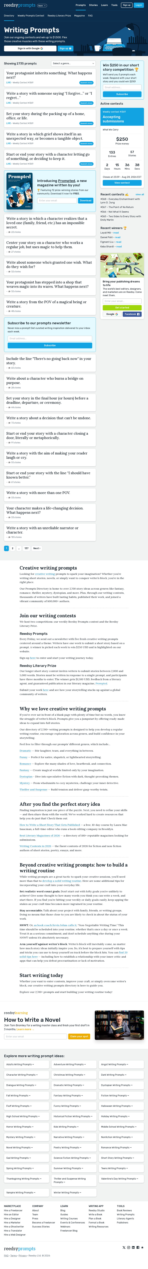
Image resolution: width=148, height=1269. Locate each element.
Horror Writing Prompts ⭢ (20, 1126)
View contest (122, 182)
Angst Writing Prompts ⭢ (114, 1064)
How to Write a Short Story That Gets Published (50, 825)
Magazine (79, 15)
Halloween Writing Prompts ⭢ (117, 1106)
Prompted (66, 181)
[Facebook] (138, 1247)
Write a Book (95, 1214)
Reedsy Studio (96, 1210)
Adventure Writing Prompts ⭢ (70, 1064)
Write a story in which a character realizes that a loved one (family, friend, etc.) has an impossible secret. (46, 222)
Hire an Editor (11, 1214)
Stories (93, 5)
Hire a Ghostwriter (14, 1226)
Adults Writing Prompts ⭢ (20, 1064)
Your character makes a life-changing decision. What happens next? (44, 510)
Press (35, 1218)
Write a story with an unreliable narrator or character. (42, 530)
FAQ (90, 15)
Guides (64, 1214)
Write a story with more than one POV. (38, 493)
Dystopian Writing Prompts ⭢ (117, 1085)
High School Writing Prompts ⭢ (23, 1116)
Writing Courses (69, 1218)
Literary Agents (125, 1218)
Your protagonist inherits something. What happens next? (49, 75)
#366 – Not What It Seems (114, 211)
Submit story (86, 83)
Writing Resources (98, 1226)
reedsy (19, 5)
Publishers (122, 1222)
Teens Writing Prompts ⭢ (114, 1168)
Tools (114, 5)
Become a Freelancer (43, 1222)
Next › (36, 548)
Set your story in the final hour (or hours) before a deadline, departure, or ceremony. (47, 400)
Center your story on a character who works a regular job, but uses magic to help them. (44, 244)
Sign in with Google (29, 48)
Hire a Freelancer (13, 1210)
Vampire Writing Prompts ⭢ (20, 1192)
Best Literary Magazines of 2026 (40, 835)
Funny (23, 757)
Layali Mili (105, 232)
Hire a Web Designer (15, 1234)
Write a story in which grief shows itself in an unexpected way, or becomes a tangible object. (44, 136)
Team (35, 1214)
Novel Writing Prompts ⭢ (19, 1147)
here (33, 658)
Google (110, 314)
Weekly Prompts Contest (31, 15)
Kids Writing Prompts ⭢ (66, 1126)
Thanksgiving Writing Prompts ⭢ (23, 1178)
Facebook (130, 314)
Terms (13, 1255)
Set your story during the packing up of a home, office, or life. (45, 116)
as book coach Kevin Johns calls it (55, 925)
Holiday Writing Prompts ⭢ (115, 1116)
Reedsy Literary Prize (59, 15)
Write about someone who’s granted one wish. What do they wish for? (49, 264)
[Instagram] (128, 1247)
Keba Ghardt (107, 246)
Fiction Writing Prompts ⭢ (115, 1095)
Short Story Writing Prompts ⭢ (117, 1158)
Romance (25, 763)
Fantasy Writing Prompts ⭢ (68, 1095)
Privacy (23, 1255)
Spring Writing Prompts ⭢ (20, 1168)
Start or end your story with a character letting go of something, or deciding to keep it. (48, 156)
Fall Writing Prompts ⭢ (18, 1095)
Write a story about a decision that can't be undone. (48, 418)
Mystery (25, 783)
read (116, 232)
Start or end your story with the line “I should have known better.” (48, 475)
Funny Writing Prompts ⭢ (67, 1106)
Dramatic (25, 750)
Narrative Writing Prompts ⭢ (69, 1137)
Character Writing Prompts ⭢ (22, 1074)
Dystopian (26, 776)
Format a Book (96, 1222)
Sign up (127, 5)
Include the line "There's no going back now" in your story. (48, 360)
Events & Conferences (72, 1222)
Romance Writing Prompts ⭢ (116, 1147)
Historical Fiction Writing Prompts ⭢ (73, 1116)
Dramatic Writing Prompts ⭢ (69, 1085)
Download (85, 200)
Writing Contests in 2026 (35, 846)
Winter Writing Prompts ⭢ (67, 1192)
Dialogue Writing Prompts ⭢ (21, 1085)
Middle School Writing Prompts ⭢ (119, 1126)
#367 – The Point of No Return (117, 207)
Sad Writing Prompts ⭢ (18, 1158)
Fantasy (24, 770)
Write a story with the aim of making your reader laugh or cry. (46, 455)
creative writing (45, 574)
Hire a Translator (13, 1230)
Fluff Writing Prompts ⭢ (19, 1106)
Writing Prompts (125, 1214)
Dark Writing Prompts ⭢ (113, 1074)
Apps (40, 6)
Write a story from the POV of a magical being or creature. (46, 304)
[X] (124, 1247)
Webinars (65, 1226)
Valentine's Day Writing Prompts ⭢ (119, 1178)
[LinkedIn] (133, 1247)
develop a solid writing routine (61, 881)
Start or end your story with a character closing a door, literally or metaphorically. (47, 435)
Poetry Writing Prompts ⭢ (67, 1147)
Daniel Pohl (106, 237)
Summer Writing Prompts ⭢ (68, 1168)
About (35, 1210)
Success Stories (41, 1226)
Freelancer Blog (68, 1230)
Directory (9, 15)
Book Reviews (124, 1210)
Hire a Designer (12, 1218)
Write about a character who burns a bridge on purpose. (44, 380)
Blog (62, 1210)
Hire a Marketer (12, 1222)
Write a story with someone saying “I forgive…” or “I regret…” (49, 95)
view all (140, 194)
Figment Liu (106, 242)
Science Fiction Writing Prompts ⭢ (72, 1158)
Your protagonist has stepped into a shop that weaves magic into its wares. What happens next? (47, 284)
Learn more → (25, 1029)
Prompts (81, 5)
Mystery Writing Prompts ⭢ (20, 1137)
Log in (139, 5)
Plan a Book (95, 1218)
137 (26, 548)
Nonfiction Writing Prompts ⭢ (117, 1137)
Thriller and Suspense (33, 789)
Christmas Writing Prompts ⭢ (69, 1074)
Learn (104, 5)
